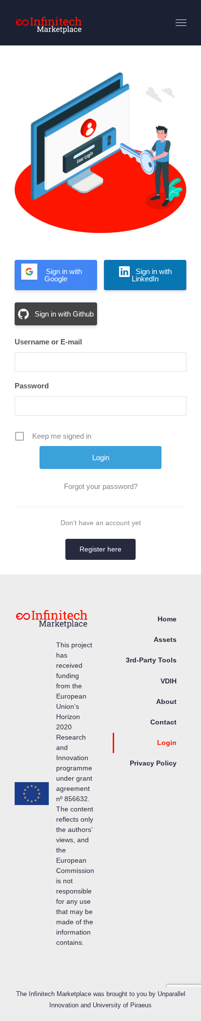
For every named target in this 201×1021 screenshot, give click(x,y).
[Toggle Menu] (181, 23)
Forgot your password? (101, 486)
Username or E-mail (48, 342)
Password (32, 386)
